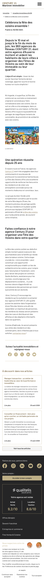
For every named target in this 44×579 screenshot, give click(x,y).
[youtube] (30, 465)
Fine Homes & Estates (11, 535)
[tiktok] (39, 465)
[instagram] (13, 465)
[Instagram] (16, 354)
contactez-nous (19, 333)
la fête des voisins (30, 212)
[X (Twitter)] (22, 354)
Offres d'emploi (8, 518)
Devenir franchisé (9, 523)
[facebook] (4, 465)
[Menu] (40, 4)
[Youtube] (34, 354)
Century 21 (9, 171)
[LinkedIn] (28, 354)
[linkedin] (22, 465)
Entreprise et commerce (12, 529)
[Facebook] (10, 354)
